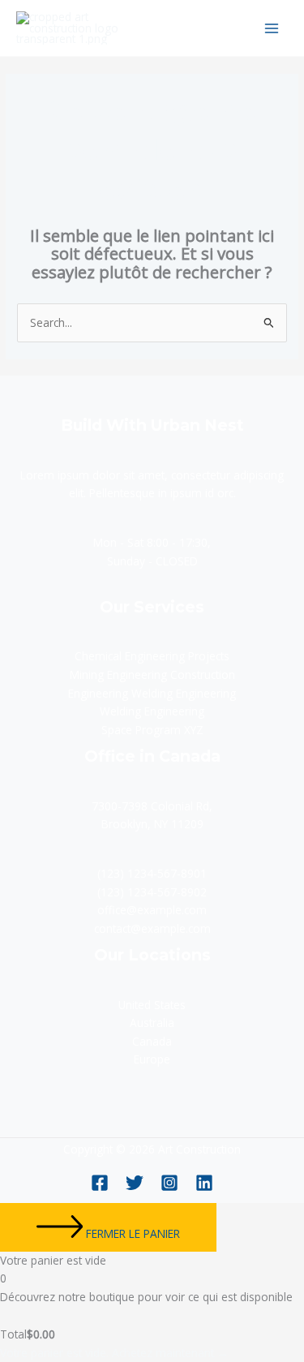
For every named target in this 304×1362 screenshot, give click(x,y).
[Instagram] (169, 1183)
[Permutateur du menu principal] (272, 28)
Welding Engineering (152, 711)
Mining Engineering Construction (152, 674)
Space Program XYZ (152, 729)
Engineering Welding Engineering (152, 693)
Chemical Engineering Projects (152, 656)
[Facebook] (100, 1183)
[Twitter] (134, 1183)
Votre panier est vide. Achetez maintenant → (114, 1352)
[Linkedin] (204, 1183)
